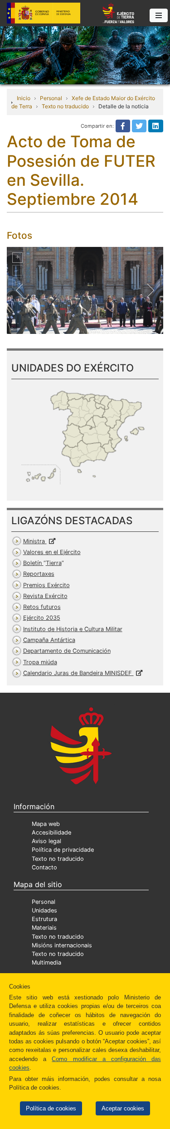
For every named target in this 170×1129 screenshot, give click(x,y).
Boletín (42, 563)
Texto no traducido (65, 106)
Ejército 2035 (41, 617)
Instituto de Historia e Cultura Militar (72, 629)
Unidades (44, 910)
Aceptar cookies (123, 1108)
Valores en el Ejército (52, 552)
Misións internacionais (62, 945)
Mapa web (46, 823)
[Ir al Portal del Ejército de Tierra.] (85, 54)
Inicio (23, 98)
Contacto (44, 867)
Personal (51, 98)
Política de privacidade (63, 849)
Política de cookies (51, 1108)
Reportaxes (38, 573)
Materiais (44, 927)
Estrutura (44, 919)
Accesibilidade (51, 832)
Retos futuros (42, 606)
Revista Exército (45, 596)
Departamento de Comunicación (67, 650)
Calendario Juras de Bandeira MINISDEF (78, 673)
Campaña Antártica (49, 640)
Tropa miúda (40, 662)
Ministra (35, 541)
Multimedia (46, 962)
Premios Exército (46, 585)
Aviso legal (46, 841)
